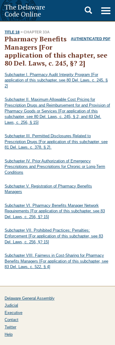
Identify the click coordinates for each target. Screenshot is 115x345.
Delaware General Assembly (30, 298)
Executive (13, 312)
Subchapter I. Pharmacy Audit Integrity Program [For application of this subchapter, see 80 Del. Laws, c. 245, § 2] (56, 80)
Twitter (10, 327)
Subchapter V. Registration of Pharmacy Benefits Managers (48, 189)
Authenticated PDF (90, 39)
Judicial (11, 305)
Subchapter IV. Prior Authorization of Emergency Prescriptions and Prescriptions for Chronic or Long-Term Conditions (55, 167)
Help (9, 334)
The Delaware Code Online (25, 10)
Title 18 (12, 32)
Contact (11, 319)
